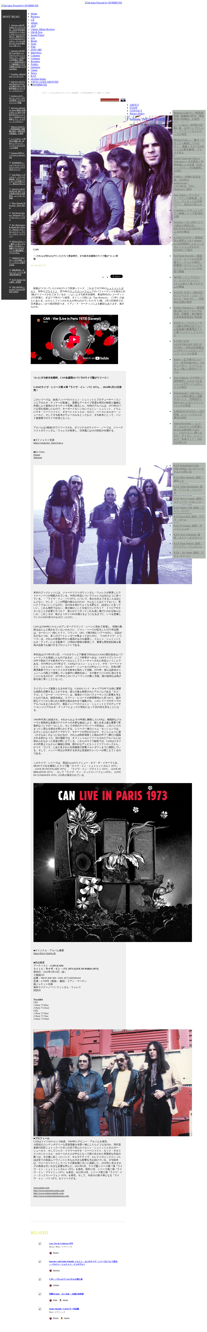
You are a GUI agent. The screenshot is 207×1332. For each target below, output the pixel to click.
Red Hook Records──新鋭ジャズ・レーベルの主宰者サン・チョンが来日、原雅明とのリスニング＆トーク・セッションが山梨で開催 (188, 263)
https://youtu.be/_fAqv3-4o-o (48, 443)
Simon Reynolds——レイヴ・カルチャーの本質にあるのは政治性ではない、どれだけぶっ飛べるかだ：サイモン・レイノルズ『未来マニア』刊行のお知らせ (188, 433)
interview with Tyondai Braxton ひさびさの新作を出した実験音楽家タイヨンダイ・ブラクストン (17, 86)
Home (34, 13)
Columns (35, 55)
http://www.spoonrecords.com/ (48, 1190)
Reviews (35, 16)
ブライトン (51, 291)
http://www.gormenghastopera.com (51, 1196)
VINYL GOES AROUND (44, 81)
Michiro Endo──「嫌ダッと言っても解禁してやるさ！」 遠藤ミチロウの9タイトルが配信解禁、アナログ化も (189, 146)
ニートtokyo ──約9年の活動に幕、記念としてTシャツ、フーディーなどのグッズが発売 (17, 143)
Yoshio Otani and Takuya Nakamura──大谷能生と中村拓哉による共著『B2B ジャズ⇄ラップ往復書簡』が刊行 (189, 164)
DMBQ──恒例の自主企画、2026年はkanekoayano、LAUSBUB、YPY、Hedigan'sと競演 (187, 183)
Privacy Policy (137, 113)
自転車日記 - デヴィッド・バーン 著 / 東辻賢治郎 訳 (17, 272)
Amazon (37, 457)
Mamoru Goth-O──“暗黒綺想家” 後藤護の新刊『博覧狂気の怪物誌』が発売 (189, 115)
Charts (34, 70)
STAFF (133, 107)
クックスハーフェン (81, 291)
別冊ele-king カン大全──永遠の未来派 (66, 1294)
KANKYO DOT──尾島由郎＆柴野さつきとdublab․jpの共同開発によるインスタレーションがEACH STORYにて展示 (189, 243)
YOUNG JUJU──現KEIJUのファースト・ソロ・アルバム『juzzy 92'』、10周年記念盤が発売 (189, 297)
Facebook (135, 119)
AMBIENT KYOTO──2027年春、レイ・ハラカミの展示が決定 (189, 414)
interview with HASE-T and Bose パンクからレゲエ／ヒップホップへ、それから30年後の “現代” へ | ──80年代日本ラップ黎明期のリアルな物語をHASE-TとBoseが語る (17, 60)
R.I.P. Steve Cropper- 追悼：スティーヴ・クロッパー (189, 500)
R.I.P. (176, 456)
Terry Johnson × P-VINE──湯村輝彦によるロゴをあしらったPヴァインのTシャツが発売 (188, 382)
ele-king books (38, 79)
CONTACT (136, 110)
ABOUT (134, 104)
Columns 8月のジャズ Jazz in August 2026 (17, 155)
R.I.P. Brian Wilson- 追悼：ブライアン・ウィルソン (188, 545)
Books (55, 1300)
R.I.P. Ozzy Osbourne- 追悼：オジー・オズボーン (188, 536)
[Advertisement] (189, 613)
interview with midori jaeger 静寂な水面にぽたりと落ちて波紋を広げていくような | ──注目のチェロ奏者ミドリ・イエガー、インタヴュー (17, 114)
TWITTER (147, 119)
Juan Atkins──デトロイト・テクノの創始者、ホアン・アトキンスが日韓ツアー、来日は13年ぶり (188, 200)
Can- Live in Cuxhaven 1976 (61, 1243)
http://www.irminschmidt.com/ (48, 1193)
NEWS (177, 104)
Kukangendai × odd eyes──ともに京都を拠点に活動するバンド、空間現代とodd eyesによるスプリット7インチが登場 (188, 399)
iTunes (36, 454)
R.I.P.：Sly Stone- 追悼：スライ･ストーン (189, 554)
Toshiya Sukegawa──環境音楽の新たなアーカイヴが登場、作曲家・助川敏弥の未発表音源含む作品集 (189, 312)
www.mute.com (41, 1187)
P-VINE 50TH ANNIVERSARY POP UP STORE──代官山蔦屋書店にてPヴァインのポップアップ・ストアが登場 (189, 347)
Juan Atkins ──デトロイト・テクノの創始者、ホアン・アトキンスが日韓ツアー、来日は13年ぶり (17, 179)
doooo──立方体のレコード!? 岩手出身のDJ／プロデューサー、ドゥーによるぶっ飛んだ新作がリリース (189, 365)
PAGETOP (161, 119)
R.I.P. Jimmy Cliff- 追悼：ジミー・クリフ (189, 509)
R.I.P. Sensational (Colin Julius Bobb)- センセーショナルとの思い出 (189, 468)
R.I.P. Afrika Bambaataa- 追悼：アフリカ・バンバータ (188, 489)
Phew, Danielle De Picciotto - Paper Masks (17, 205)
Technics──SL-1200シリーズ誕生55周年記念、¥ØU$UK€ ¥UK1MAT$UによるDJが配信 (189, 227)
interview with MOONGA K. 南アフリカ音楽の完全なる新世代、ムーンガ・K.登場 (17, 193)
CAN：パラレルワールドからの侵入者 (66, 1279)
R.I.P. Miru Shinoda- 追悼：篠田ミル (188, 479)
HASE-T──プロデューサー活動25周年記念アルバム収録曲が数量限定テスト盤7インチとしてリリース (188, 329)
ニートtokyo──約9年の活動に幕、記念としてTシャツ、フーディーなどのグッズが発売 (189, 130)
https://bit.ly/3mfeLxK (44, 953)
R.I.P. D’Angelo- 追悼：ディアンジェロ (188, 527)
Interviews (36, 52)
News (34, 73)
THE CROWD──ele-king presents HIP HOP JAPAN (17, 289)
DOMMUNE (40, 84)
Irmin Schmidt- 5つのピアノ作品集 (64, 1309)
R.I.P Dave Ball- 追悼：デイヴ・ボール (189, 518)
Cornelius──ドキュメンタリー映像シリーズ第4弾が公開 (188, 213)
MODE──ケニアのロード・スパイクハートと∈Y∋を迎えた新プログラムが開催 (188, 282)
